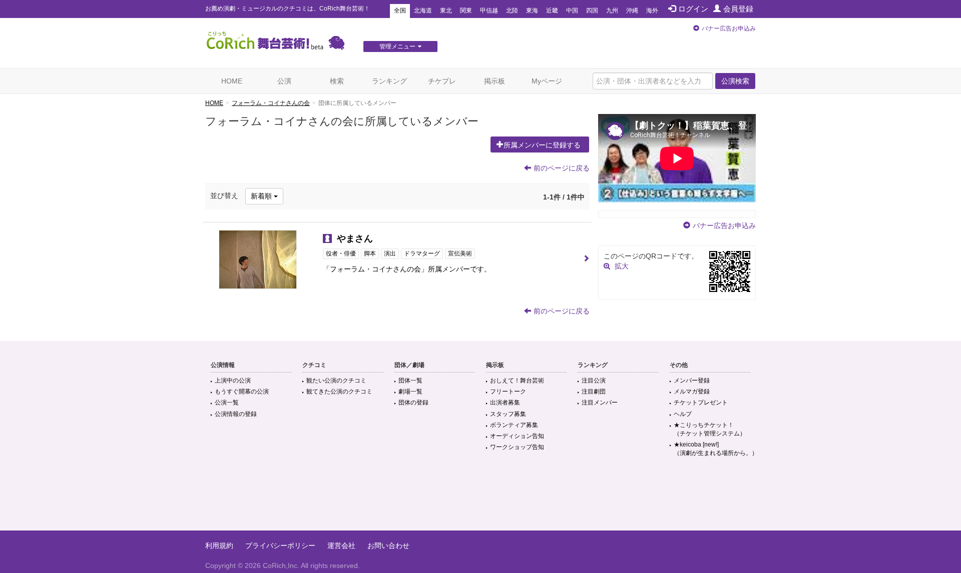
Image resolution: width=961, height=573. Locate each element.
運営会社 (341, 546)
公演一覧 (227, 402)
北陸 (512, 10)
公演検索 (735, 81)
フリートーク (508, 391)
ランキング (389, 81)
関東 (466, 10)
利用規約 (219, 546)
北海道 (423, 10)
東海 (532, 10)
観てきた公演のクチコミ (339, 391)
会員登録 (738, 8)
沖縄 (632, 10)
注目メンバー (600, 402)
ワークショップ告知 (517, 447)
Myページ (547, 81)
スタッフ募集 (508, 414)
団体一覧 (410, 380)
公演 (284, 81)
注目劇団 (594, 391)
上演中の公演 (233, 380)
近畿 (552, 10)
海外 (652, 10)
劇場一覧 (410, 391)
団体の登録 (413, 402)
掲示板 (494, 81)
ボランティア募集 (514, 425)
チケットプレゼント (701, 402)
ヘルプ (683, 414)
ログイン (693, 8)
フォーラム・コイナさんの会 (271, 103)
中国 (572, 10)
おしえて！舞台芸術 (517, 380)
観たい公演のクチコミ (336, 380)
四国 (592, 10)
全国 (400, 10)
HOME (231, 81)
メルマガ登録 (692, 391)
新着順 (262, 196)
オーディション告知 (517, 436)
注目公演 (594, 380)
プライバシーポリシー (280, 546)
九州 (612, 10)
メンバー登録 (692, 380)
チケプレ (442, 81)
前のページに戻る (562, 168)
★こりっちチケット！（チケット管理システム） (710, 429)
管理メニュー (397, 46)
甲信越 (489, 10)
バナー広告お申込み (729, 28)
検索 (337, 81)
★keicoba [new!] (716, 448)
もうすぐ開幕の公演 (242, 391)
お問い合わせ (388, 546)
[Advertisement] (480, 498)
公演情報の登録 (236, 414)
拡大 (622, 266)
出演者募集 (505, 402)
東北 (446, 10)
